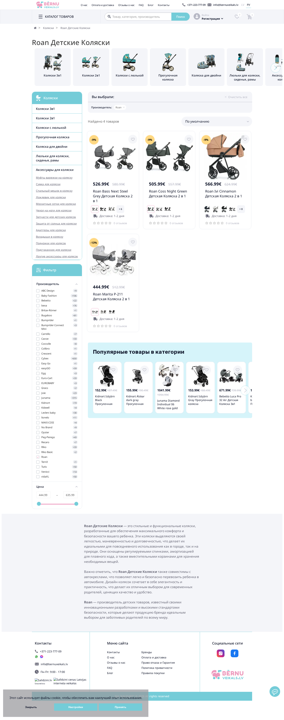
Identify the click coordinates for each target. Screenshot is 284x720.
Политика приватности (156, 668)
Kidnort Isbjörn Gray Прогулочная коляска (200, 400)
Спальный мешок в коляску (54, 191)
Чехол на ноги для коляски (53, 210)
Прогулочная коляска (52, 137)
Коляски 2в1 (45, 118)
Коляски (48, 28)
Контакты (163, 5)
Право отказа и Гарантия (158, 662)
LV (242, 5)
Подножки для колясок (51, 243)
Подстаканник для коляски (53, 250)
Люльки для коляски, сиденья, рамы (52, 158)
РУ (248, 5)
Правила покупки (153, 673)
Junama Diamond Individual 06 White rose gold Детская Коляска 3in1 (168, 408)
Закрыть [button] (31, 707)
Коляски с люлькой (51, 128)
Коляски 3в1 (45, 109)
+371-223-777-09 (196, 5)
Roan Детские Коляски (75, 28)
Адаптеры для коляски (51, 230)
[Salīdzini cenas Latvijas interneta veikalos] (72, 681)
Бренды (146, 652)
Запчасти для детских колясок (56, 217)
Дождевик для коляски (51, 197)
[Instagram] (220, 653)
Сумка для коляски (48, 184)
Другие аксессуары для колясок (57, 256)
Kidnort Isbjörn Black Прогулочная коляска (105, 401)
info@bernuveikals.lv (225, 5)
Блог (151, 5)
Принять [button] (120, 707)
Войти (205, 15)
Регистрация (211, 18)
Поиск (180, 17)
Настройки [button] (75, 707)
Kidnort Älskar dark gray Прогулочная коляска (135, 401)
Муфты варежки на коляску (54, 177)
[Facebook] (234, 653)
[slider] (39, 504)
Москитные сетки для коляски (56, 204)
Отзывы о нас (126, 5)
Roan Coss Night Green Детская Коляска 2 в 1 (168, 193)
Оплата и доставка (103, 5)
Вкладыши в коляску (49, 236)
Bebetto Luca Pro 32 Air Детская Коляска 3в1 (230, 400)
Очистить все (237, 97)
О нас (84, 5)
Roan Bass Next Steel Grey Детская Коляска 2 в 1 (113, 196)
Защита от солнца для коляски (56, 223)
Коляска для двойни (51, 146)
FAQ (141, 5)
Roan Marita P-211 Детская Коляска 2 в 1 (111, 296)
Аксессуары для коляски (55, 170)
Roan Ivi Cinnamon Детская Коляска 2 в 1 (223, 193)
